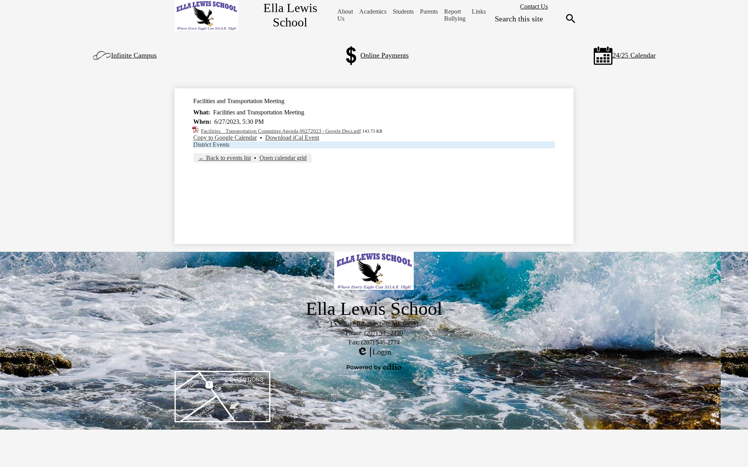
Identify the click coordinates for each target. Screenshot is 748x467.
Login (374, 352)
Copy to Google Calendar (225, 137)
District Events (211, 144)
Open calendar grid (283, 157)
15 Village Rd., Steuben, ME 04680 (374, 323)
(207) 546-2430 (383, 333)
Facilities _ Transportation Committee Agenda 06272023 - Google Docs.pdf (281, 131)
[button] (345, 15)
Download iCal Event (292, 137)
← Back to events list (224, 157)
